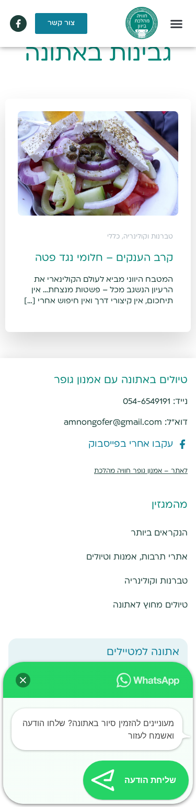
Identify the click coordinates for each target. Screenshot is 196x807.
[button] (177, 23)
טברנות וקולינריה (156, 581)
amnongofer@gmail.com (113, 422)
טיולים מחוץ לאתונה (150, 605)
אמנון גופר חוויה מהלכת (128, 471)
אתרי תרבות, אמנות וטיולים (137, 557)
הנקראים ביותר (159, 533)
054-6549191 (146, 402)
